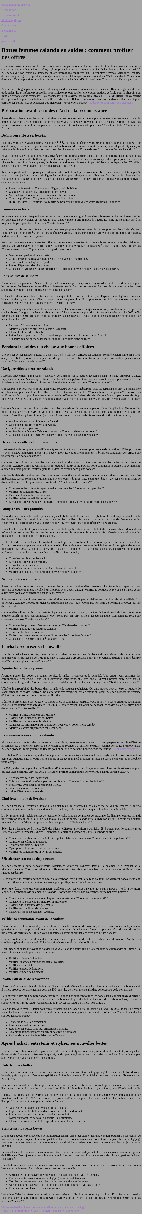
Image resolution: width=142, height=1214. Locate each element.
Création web (9, 9)
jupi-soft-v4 (8, 41)
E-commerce (8, 30)
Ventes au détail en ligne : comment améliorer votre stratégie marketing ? (43, 1207)
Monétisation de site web (16, 4)
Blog (4, 35)
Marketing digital (11, 20)
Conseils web (9, 25)
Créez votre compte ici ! (126, 749)
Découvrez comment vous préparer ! (111, 102)
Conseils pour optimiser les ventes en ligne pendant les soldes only (40, 1210)
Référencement (10, 15)
